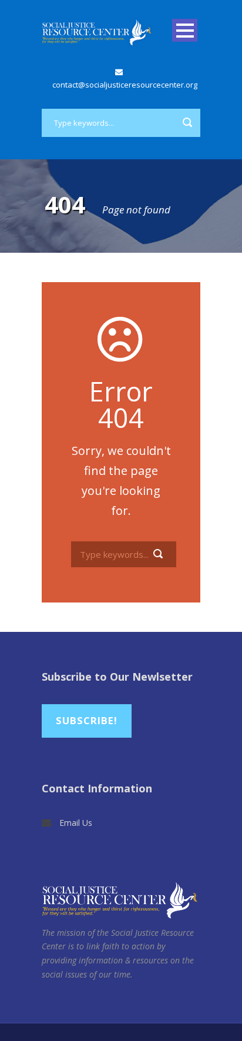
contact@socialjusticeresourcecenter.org (124, 84)
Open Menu (184, 30)
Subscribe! (86, 720)
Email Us (75, 822)
